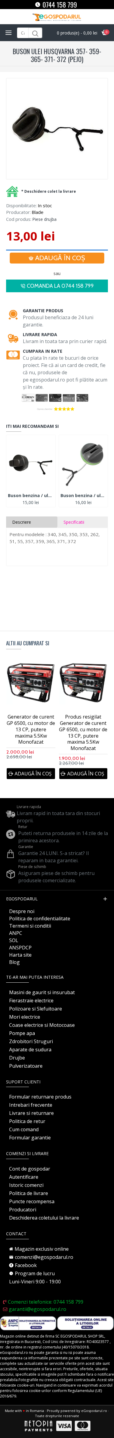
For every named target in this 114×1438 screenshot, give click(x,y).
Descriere (21, 522)
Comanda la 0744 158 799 (60, 286)
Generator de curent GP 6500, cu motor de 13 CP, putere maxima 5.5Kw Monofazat (31, 729)
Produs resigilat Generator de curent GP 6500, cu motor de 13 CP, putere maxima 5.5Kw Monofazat (83, 733)
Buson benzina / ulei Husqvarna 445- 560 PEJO (83, 495)
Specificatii (74, 522)
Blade (37, 212)
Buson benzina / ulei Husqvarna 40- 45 (31, 495)
